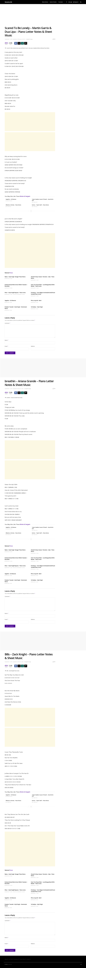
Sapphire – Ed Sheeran (11, 199)
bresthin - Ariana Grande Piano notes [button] (14, 397)
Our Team (11, 959)
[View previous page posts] (29, 211)
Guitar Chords (53, 2)
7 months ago (9, 200)
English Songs (30, 39)
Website (33, 346)
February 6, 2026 (8, 310)
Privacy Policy (22, 959)
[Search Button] (80, 2)
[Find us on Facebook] (66, 2)
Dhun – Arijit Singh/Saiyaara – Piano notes (15, 292)
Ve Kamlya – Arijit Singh (37, 307)
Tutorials (60, 2)
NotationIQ (10, 964)
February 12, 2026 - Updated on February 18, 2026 (15, 294)
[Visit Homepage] (8, 2)
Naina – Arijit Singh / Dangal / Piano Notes (15, 276)
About (6, 959)
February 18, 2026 (8, 288)
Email (6, 346)
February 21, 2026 (35, 280)
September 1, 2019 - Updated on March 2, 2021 (14, 388)
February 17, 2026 (35, 288)
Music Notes (45, 2)
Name (6, 340)
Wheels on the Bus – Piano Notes (13, 205)
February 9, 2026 (8, 302)
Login (70, 2)
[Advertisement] (30, 16)
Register (76, 2)
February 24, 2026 (8, 278)
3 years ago (35, 202)
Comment (7, 323)
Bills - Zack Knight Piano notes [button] (13, 670)
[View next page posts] (31, 211)
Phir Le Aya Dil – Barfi (36, 300)
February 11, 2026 (35, 295)
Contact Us (28, 959)
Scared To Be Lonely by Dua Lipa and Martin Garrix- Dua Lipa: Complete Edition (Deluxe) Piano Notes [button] (28, 48)
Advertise (16, 959)
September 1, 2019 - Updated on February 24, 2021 (15, 39)
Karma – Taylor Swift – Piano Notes (40, 205)
